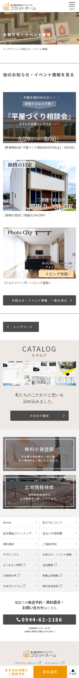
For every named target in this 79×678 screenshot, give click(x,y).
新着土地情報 (50, 575)
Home (7, 522)
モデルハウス (11, 554)
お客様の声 (9, 575)
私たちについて (52, 522)
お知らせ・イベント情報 (33, 49)
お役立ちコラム (12, 586)
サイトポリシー (53, 663)
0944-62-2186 (42, 619)
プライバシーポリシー (26, 663)
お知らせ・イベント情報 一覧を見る (39, 300)
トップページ (10, 49)
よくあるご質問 (12, 565)
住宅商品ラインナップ (17, 533)
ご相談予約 (50, 544)
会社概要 (48, 565)
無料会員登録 (50, 586)
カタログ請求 (39, 416)
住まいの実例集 (52, 533)
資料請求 (50, 671)
